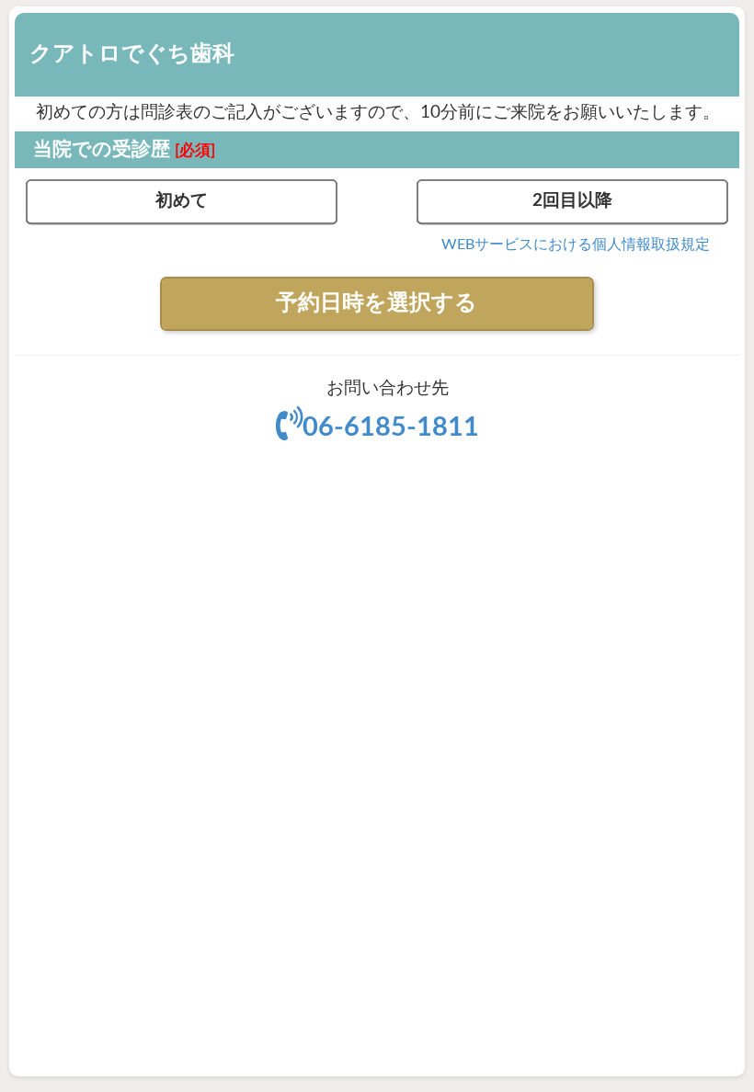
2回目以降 (572, 201)
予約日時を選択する (376, 303)
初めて (181, 201)
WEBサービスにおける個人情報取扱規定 (575, 244)
